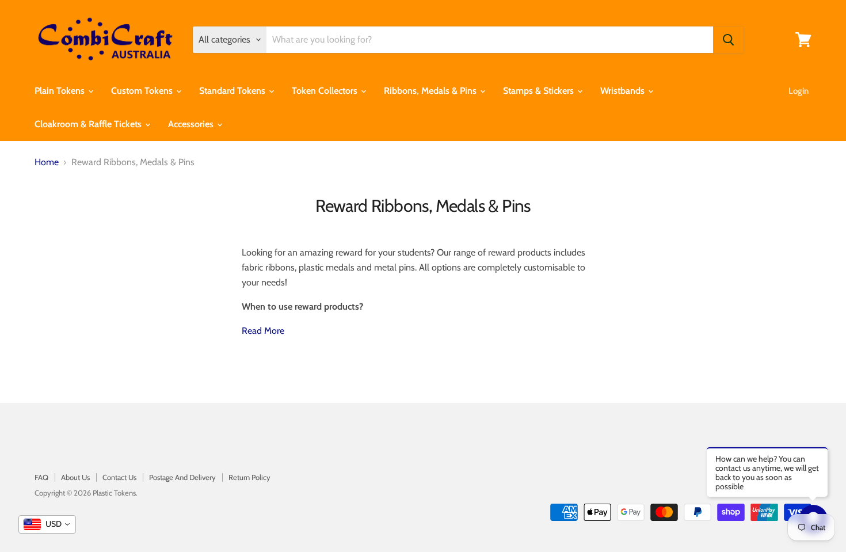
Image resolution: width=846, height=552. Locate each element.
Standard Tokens (233, 90)
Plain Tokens (61, 90)
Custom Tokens (143, 90)
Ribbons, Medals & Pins (431, 90)
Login (798, 91)
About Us (75, 477)
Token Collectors (326, 90)
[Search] (728, 39)
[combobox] (47, 524)
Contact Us (119, 477)
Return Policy (249, 477)
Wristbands (623, 90)
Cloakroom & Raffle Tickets (89, 124)
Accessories (192, 124)
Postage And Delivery (182, 477)
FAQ (41, 477)
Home (47, 162)
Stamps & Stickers (539, 90)
